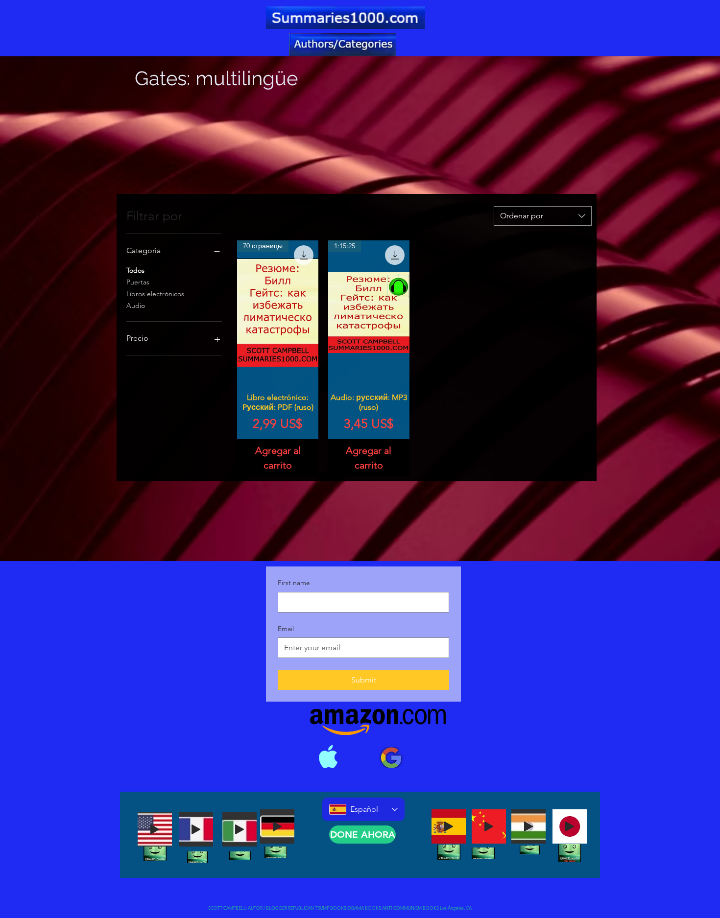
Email (286, 628)
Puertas (137, 282)
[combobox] (543, 216)
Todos (135, 270)
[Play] (154, 829)
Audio (135, 305)
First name (294, 582)
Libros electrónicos (155, 293)
